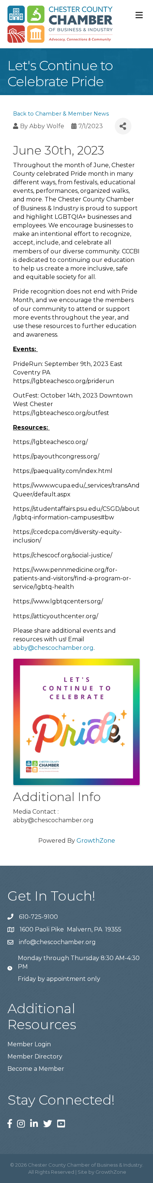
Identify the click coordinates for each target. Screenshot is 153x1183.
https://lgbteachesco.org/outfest (61, 413)
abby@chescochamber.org (53, 647)
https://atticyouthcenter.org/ (55, 616)
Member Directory (34, 1056)
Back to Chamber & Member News (61, 113)
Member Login (29, 1044)
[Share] (123, 126)
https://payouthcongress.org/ (56, 456)
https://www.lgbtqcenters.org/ (58, 601)
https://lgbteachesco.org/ (50, 441)
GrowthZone (95, 840)
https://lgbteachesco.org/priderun (63, 381)
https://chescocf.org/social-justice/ (62, 555)
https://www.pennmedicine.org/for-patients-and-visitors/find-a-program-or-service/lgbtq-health (72, 578)
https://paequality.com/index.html (63, 470)
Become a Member (35, 1068)
